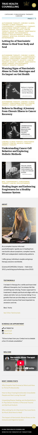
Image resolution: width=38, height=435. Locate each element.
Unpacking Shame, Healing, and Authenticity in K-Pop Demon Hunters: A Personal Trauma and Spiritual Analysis (19, 402)
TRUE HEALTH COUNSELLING (10, 5)
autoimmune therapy (11, 23)
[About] (19, 225)
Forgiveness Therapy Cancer (14, 28)
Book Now (8, 333)
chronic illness (27, 23)
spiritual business (17, 36)
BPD (3, 182)
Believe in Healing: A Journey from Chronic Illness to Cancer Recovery (19, 111)
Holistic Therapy (17, 31)
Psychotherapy (16, 34)
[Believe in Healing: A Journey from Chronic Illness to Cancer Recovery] (19, 90)
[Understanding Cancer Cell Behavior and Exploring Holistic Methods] (19, 130)
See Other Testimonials (12, 313)
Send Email (8, 331)
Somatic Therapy (17, 65)
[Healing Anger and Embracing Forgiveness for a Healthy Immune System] (19, 170)
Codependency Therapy (25, 26)
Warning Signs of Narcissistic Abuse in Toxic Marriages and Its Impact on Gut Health (18, 71)
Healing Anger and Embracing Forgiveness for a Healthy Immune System (18, 189)
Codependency (8, 26)
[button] (34, 426)
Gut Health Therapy (10, 60)
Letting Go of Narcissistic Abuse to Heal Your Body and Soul (18, 44)
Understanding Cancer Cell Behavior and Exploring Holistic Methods (17, 151)
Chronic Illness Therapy (12, 25)
